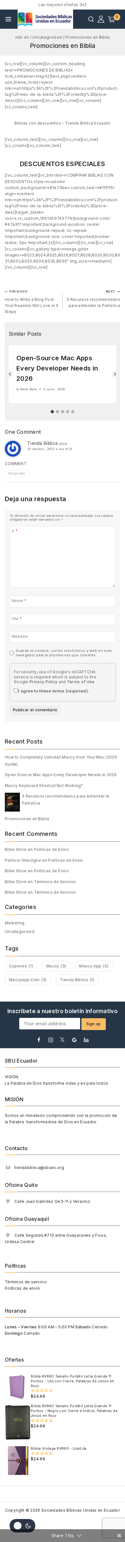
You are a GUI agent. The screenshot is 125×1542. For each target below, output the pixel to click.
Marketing (15, 922)
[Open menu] (8, 19)
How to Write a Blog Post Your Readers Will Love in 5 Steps (31, 302)
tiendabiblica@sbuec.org (39, 1167)
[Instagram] (51, 1040)
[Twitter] (62, 1040)
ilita (17, 618)
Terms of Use (81, 681)
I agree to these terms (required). (53, 690)
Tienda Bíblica (77, 979)
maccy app (93, 966)
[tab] (52, 411)
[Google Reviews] (74, 1040)
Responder (16, 473)
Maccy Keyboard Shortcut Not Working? (44, 785)
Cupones (21, 966)
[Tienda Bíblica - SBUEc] (45, 19)
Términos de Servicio (55, 881)
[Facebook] (39, 1040)
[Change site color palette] (22, 1525)
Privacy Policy (43, 681)
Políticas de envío (22, 1288)
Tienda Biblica (42, 443)
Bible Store (28, 389)
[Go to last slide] (10, 374)
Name (19, 600)
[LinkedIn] (86, 1040)
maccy (56, 966)
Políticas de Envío (51, 849)
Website (20, 636)
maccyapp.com (28, 979)
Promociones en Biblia (27, 818)
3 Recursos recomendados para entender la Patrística (93, 299)
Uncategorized (19, 931)
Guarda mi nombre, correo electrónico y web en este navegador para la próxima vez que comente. (64, 653)
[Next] (114, 374)
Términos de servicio (26, 1281)
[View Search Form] (91, 19)
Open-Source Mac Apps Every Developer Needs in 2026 (57, 368)
